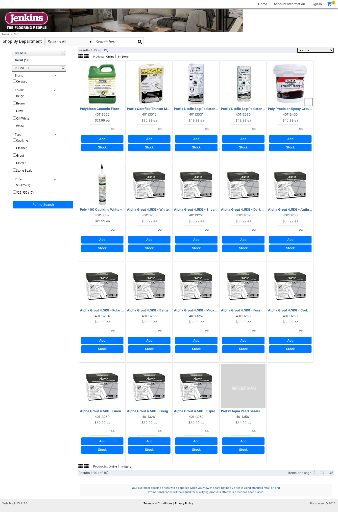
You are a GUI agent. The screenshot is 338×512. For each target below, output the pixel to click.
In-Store (123, 56)
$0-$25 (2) (23, 185)
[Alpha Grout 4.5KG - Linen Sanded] (102, 386)
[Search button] (139, 41)
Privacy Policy (184, 503)
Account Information (289, 4)
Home (262, 4)
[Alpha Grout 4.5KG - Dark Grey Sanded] (243, 184)
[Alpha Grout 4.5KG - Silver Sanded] (196, 184)
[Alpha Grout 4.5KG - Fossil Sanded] (243, 285)
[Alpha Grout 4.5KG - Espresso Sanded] (196, 386)
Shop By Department (22, 41)
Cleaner (21, 148)
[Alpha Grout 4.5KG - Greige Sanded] (149, 386)
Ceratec (21, 81)
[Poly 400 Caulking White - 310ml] (102, 184)
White (20, 126)
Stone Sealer (25, 170)
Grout (20, 155)
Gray (19, 111)
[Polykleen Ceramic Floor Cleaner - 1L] (102, 83)
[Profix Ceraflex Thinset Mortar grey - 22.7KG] (149, 83)
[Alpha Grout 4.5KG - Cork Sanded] (290, 285)
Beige (20, 96)
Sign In (317, 4)
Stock (102, 147)
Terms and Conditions (158, 503)
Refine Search (43, 204)
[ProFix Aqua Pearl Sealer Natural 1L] (243, 386)
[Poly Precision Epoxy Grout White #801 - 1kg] (290, 83)
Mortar (21, 163)
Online (110, 56)
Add (102, 139)
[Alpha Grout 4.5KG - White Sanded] (149, 184)
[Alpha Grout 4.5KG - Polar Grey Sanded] (102, 285)
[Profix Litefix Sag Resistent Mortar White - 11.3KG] (243, 83)
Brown (20, 103)
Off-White (22, 118)
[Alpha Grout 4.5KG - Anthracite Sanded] (290, 184)
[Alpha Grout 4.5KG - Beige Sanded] (149, 285)
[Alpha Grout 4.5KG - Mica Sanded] (196, 285)
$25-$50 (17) (25, 192)
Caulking (22, 140)
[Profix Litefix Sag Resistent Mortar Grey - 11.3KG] (196, 83)
